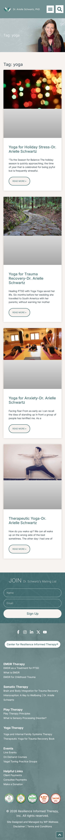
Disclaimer (19, 826)
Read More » (19, 181)
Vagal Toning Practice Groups (20, 761)
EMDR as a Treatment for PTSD (21, 667)
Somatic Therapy (15, 687)
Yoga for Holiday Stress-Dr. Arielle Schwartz (32, 149)
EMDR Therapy (14, 664)
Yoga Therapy (13, 728)
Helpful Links (13, 771)
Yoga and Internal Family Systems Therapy (27, 734)
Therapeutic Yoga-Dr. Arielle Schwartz (27, 520)
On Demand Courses (15, 756)
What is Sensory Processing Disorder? (24, 718)
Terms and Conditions (39, 826)
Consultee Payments (15, 779)
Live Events (9, 752)
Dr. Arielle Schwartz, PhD (26, 9)
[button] (50, 9)
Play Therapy (13, 709)
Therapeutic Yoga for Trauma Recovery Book (29, 738)
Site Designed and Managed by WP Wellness (32, 821)
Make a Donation (13, 784)
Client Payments (12, 775)
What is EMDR (11, 672)
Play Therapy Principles (16, 713)
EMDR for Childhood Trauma (19, 677)
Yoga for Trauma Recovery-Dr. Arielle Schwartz (26, 278)
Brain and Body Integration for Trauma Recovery (30, 690)
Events (8, 748)
